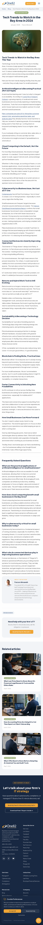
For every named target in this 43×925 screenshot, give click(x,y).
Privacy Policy (8, 920)
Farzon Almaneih (21, 582)
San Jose (25, 829)
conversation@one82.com (10, 847)
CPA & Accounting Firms (30, 876)
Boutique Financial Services (31, 881)
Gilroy (25, 861)
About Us (25, 893)
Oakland (25, 856)
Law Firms (26, 878)
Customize (21, 915)
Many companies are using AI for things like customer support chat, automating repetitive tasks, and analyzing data (20, 116)
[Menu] (39, 3)
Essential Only (30, 911)
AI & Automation (21, 12)
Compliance (5, 881)
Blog (9, 9)
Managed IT (5, 876)
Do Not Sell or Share (19, 920)
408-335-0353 (7, 844)
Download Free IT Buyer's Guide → (21, 810)
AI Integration (6, 884)
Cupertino (26, 837)
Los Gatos (26, 831)
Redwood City (27, 850)
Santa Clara (26, 867)
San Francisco (27, 845)
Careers (25, 895)
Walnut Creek (27, 858)
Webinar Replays (7, 895)
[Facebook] (8, 858)
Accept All (12, 911)
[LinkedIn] (4, 858)
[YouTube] (13, 858)
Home (4, 9)
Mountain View (27, 842)
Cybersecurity (7, 194)
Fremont (25, 853)
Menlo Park (26, 847)
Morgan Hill (26, 864)
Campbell (26, 834)
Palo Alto (25, 839)
